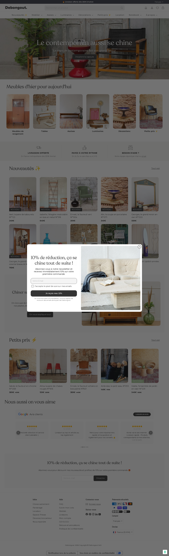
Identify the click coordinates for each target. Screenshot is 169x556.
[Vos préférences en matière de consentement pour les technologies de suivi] (165, 552)
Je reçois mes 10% (54, 293)
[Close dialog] (139, 246)
